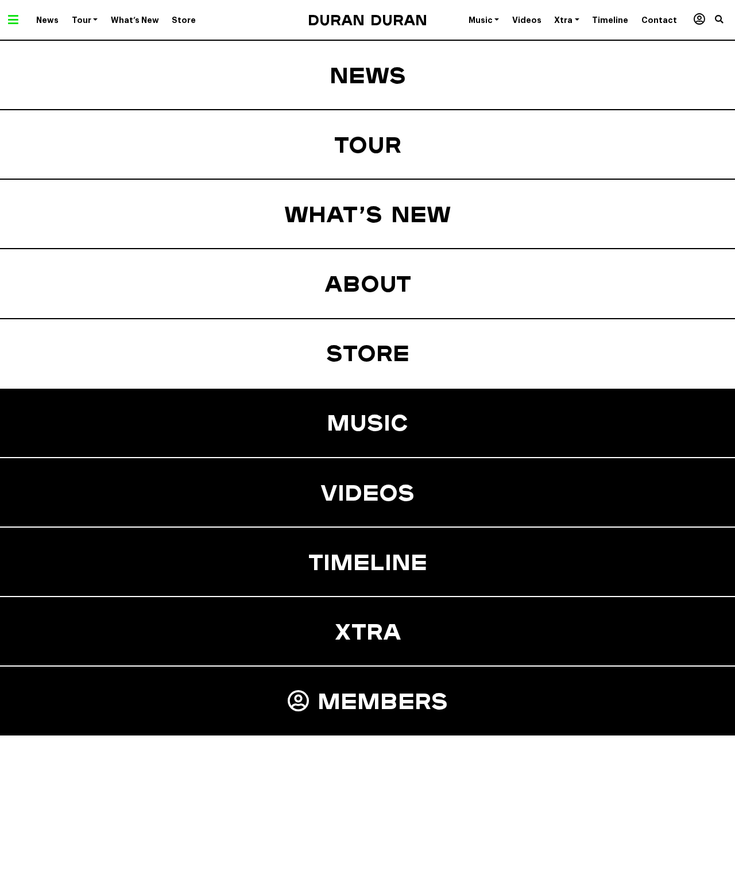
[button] (725, 20)
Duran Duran (367, 19)
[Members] (699, 20)
